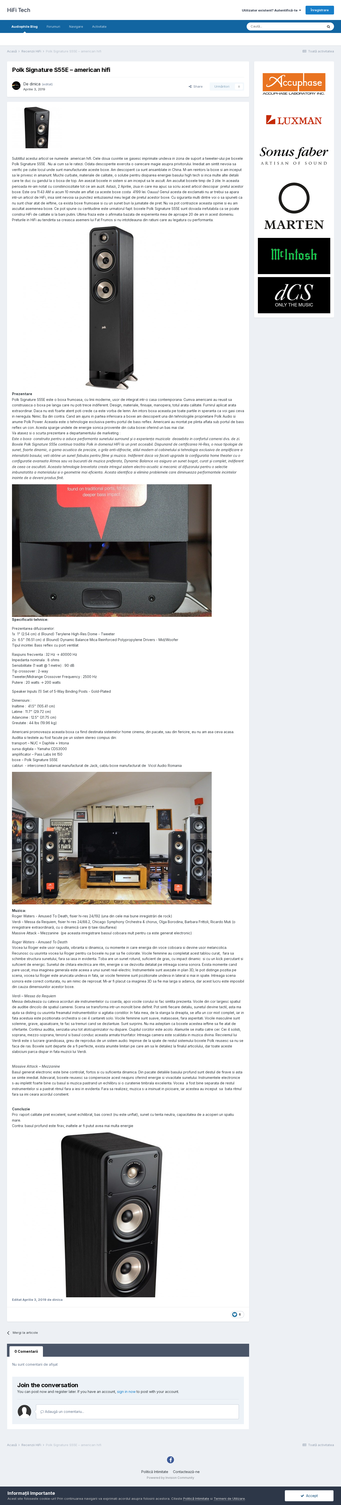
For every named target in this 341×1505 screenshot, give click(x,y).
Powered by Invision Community (170, 1478)
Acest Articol (307, 26)
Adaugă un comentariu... (64, 1411)
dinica (35, 83)
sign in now (126, 1391)
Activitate (99, 26)
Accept (311, 1496)
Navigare (76, 26)
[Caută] (328, 26)
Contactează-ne (186, 1472)
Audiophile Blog (24, 26)
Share (197, 86)
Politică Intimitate (154, 1472)
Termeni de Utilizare (229, 1499)
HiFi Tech (18, 10)
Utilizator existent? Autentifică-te (270, 10)
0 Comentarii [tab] (26, 1351)
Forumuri (53, 26)
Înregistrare (320, 10)
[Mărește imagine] (112, 308)
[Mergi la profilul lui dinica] (16, 85)
